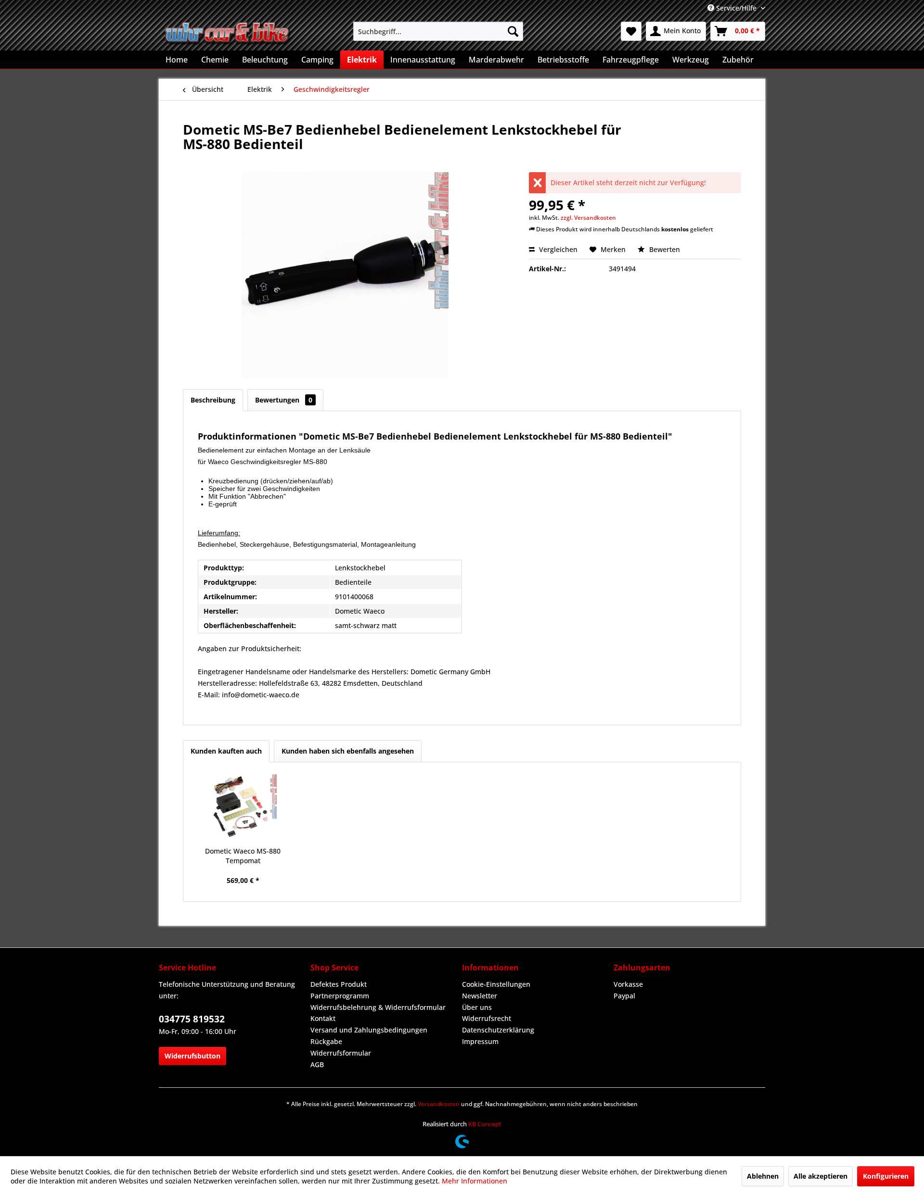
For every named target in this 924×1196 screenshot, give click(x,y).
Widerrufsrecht (486, 1018)
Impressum (480, 1041)
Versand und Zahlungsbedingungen (368, 1029)
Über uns (477, 1007)
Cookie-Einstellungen (496, 984)
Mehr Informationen (474, 1180)
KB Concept (484, 1124)
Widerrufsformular (340, 1053)
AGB (317, 1064)
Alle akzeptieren (820, 1176)
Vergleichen (557, 249)
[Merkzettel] (631, 31)
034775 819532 (192, 1019)
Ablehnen (763, 1176)
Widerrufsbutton (192, 1055)
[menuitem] (438, 31)
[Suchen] (513, 31)
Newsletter (479, 995)
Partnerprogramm (339, 995)
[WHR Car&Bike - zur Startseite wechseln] (228, 34)
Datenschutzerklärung (498, 1029)
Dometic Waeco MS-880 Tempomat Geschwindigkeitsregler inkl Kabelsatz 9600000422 (243, 856)
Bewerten (663, 249)
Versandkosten (439, 1104)
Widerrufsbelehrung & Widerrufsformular (378, 1007)
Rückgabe (326, 1041)
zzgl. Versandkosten (588, 218)
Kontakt (322, 1018)
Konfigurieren (886, 1176)
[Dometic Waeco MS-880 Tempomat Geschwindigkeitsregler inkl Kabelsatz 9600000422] (243, 808)
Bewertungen (283, 399)
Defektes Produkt (338, 984)
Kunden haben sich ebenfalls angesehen (348, 750)
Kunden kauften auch (226, 750)
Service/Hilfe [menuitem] (736, 8)
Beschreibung (213, 399)
